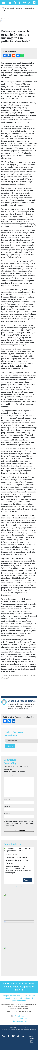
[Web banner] (19, 22)
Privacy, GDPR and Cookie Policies (31, 1039)
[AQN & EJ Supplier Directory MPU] (19, 906)
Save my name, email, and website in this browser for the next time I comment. (20, 823)
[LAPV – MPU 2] (19, 960)
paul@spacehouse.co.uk (28, 1004)
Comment (8, 775)
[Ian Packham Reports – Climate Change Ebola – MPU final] (19, 933)
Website (7, 814)
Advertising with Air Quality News (19, 1011)
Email (7, 807)
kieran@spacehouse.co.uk (19, 1009)
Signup (10, 746)
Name (7, 800)
